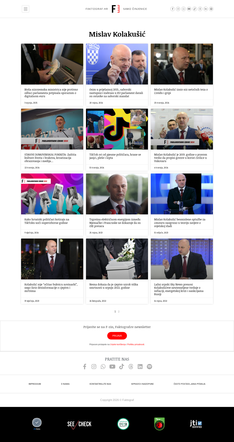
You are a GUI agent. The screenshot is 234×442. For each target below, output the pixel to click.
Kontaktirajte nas (100, 384)
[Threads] (200, 9)
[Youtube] (189, 9)
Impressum (35, 384)
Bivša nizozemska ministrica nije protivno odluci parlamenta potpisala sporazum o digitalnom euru (51, 93)
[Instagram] (178, 9)
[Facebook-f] (172, 9)
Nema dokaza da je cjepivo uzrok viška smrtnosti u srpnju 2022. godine (113, 286)
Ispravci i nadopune (142, 384)
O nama (65, 384)
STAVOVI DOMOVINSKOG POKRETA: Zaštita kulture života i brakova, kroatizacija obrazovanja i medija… (50, 158)
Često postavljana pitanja (189, 384)
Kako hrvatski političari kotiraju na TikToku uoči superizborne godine (46, 221)
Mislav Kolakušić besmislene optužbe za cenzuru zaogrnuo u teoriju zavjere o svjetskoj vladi (179, 222)
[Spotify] (211, 9)
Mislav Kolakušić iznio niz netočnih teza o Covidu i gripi (181, 91)
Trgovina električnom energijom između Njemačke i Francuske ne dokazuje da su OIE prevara (115, 222)
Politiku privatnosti (135, 344)
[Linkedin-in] (206, 9)
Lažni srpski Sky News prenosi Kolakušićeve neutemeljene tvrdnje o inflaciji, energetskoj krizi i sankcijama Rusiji (179, 289)
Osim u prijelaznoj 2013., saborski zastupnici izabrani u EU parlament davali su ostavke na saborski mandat (116, 93)
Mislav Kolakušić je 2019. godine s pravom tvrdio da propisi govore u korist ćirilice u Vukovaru (180, 158)
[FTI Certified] (195, 424)
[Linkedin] (140, 366)
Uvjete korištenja (118, 344)
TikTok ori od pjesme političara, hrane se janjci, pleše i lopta (115, 156)
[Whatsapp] (183, 9)
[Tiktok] (195, 9)
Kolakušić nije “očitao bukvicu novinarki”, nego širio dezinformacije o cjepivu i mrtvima (50, 288)
